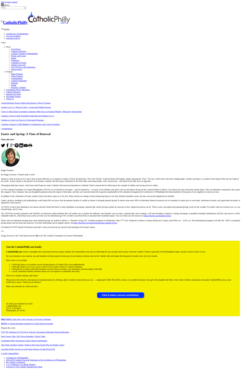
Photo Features (17, 74)
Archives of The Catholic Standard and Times (24, 367)
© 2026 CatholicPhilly (10, 353)
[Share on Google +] (12, 147)
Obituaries (15, 60)
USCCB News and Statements (23, 67)
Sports (13, 58)
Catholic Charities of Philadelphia (24, 54)
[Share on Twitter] (3, 147)
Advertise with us (13, 38)
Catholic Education (18, 51)
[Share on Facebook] (8, 147)
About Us (10, 99)
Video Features (17, 76)
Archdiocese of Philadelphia (17, 34)
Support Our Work (13, 94)
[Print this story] (30, 147)
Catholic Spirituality (19, 81)
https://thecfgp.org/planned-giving (157, 216)
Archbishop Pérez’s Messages (18, 90)
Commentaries (16, 78)
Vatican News (16, 69)
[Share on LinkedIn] (21, 147)
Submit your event (18, 65)
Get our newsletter (13, 36)
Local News (16, 49)
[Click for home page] (35, 22)
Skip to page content (9, 2)
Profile (13, 85)
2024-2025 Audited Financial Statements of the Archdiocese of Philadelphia (36, 360)
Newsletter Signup (13, 96)
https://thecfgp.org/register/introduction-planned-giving (95, 223)
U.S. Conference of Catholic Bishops (21, 364)
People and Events (18, 56)
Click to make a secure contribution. (120, 295)
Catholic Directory (13, 92)
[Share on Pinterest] (17, 147)
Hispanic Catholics (18, 87)
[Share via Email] (26, 147)
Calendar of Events (18, 63)
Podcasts (14, 83)
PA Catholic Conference (15, 362)
